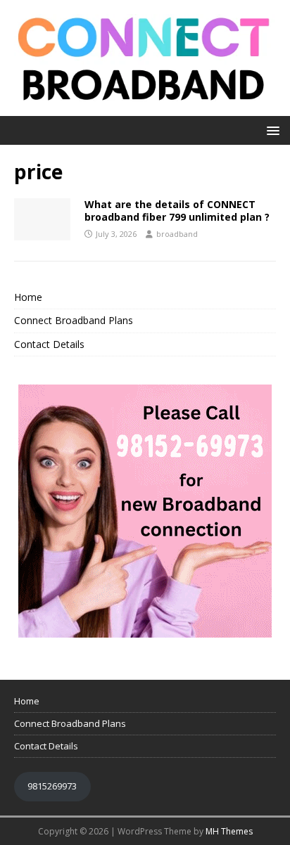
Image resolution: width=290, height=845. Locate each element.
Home (28, 297)
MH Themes (229, 831)
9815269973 (52, 786)
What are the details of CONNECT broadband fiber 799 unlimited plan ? (177, 211)
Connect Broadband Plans (73, 320)
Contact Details (49, 344)
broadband (177, 233)
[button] (270, 130)
